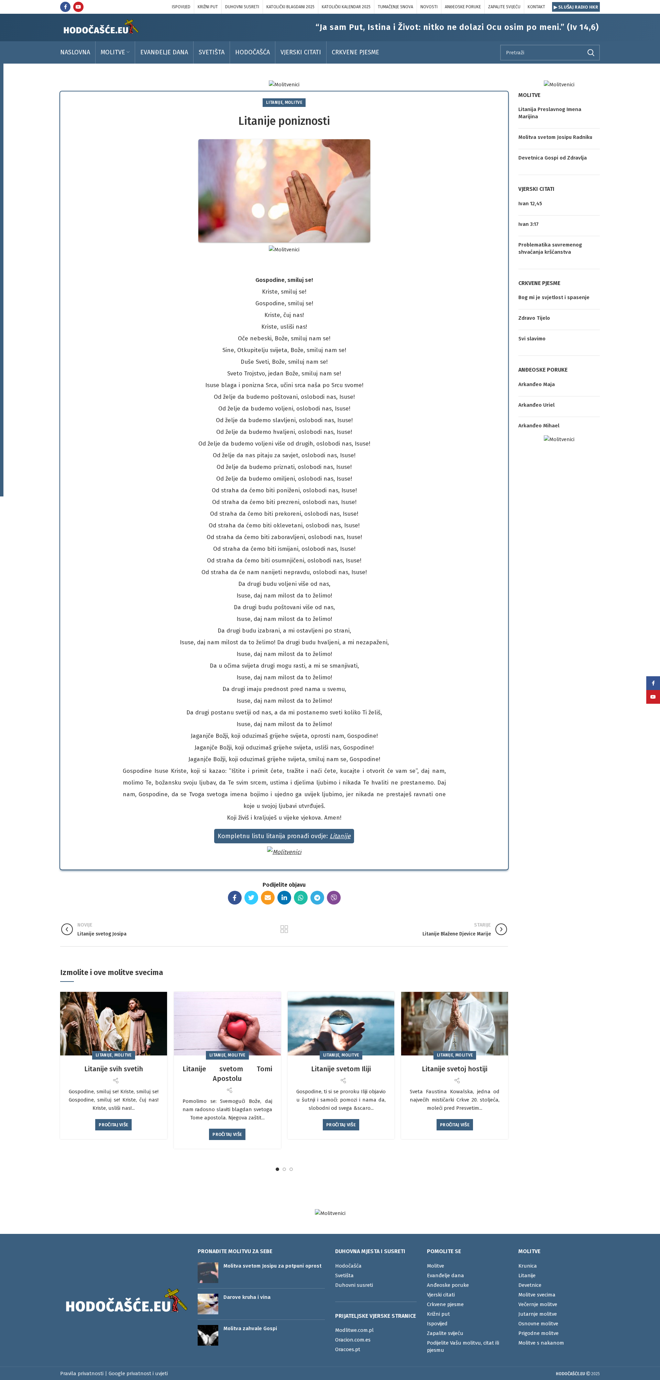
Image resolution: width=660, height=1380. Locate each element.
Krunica (527, 1266)
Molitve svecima (537, 1295)
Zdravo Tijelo (534, 318)
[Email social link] (268, 898)
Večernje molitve (537, 1304)
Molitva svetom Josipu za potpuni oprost (272, 1266)
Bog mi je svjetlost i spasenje (554, 297)
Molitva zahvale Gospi (250, 1328)
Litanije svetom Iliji (341, 1069)
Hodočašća (348, 1266)
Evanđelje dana (445, 1275)
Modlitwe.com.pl (354, 1330)
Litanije (274, 102)
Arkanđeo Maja (536, 384)
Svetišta (344, 1275)
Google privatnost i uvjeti (138, 1373)
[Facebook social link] (65, 7)
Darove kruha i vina (247, 1297)
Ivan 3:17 (528, 224)
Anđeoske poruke (448, 1285)
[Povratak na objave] (284, 929)
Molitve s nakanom (541, 1343)
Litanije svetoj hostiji (454, 1069)
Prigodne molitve (538, 1333)
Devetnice (529, 1285)
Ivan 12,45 (530, 203)
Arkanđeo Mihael (538, 426)
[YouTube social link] (78, 7)
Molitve (293, 102)
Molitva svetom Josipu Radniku (555, 137)
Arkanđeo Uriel (536, 405)
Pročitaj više (113, 1124)
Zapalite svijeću (445, 1333)
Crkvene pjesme (445, 1304)
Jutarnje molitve (537, 1314)
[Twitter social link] (251, 898)
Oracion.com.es (353, 1340)
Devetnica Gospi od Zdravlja (552, 158)
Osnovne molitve (538, 1324)
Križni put (438, 1314)
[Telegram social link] (317, 898)
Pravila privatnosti (81, 1373)
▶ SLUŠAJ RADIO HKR (576, 7)
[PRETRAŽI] (590, 53)
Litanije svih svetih (113, 1069)
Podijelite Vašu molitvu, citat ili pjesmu (463, 1346)
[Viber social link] (334, 898)
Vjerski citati (441, 1295)
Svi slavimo (532, 339)
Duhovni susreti (354, 1285)
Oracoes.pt (347, 1349)
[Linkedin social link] (284, 898)
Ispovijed (437, 1324)
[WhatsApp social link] (301, 898)
